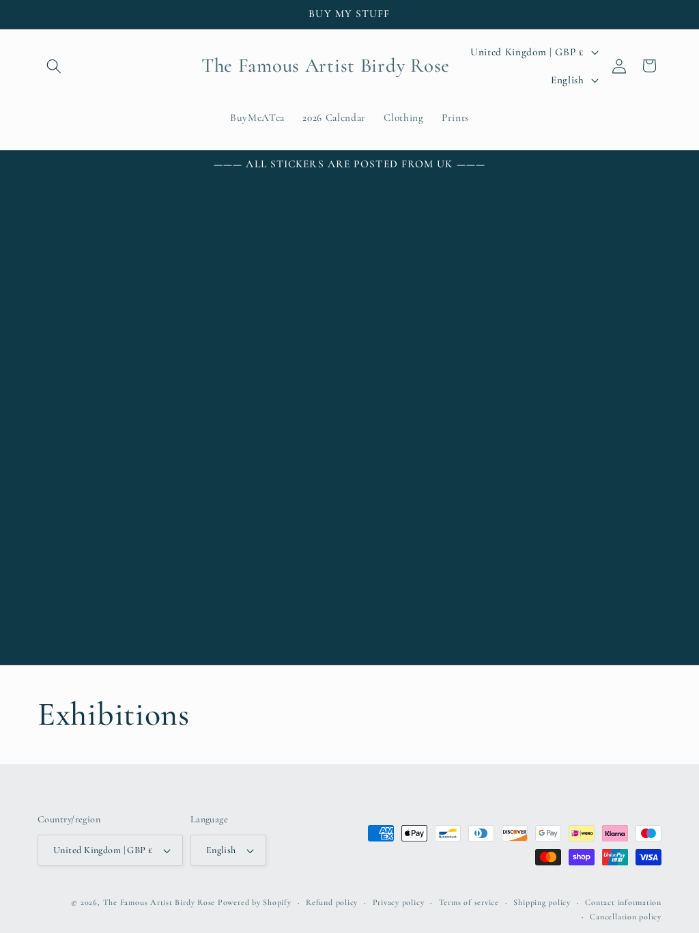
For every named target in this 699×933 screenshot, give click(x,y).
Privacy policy (399, 902)
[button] (54, 65)
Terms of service (469, 902)
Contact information (623, 902)
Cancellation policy (625, 916)
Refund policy (332, 902)
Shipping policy (542, 902)
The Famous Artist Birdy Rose (159, 902)
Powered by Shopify (254, 902)
